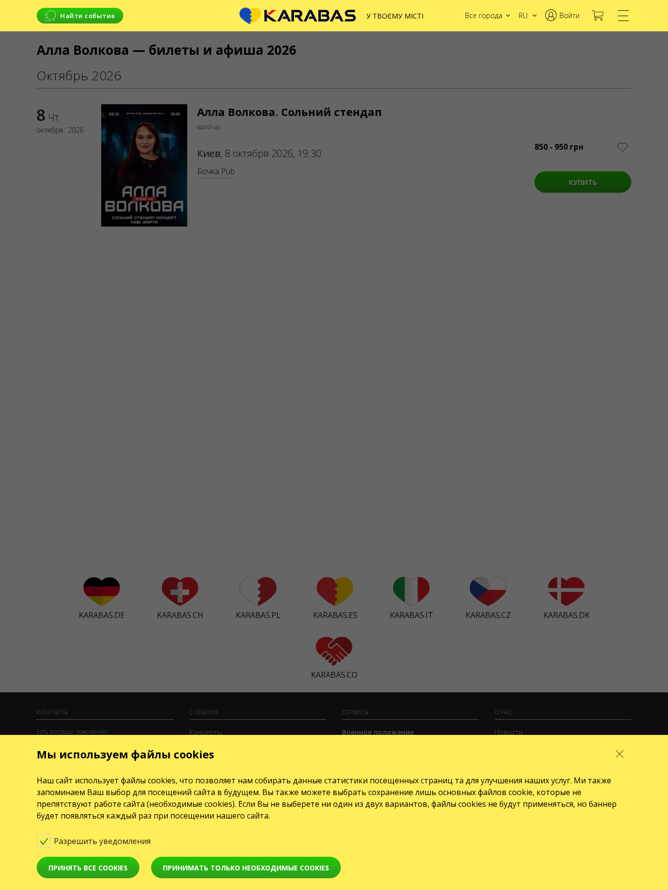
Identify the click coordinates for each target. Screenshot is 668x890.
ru (523, 15)
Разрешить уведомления (103, 841)
